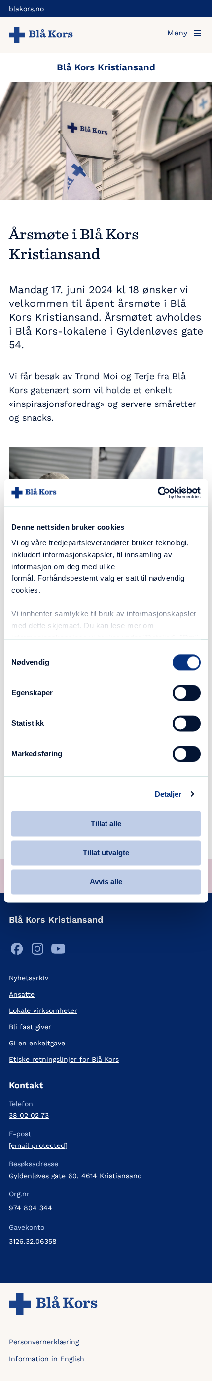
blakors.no (26, 9)
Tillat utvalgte (106, 852)
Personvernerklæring (44, 1342)
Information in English (46, 1359)
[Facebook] (17, 951)
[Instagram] (37, 951)
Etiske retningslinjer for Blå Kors (64, 1059)
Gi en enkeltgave (37, 1043)
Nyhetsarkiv (28, 978)
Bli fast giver (30, 1027)
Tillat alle (106, 823)
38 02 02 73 (29, 1115)
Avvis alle (106, 881)
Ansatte (22, 994)
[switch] (187, 693)
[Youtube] (58, 951)
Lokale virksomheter (43, 1010)
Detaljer (168, 794)
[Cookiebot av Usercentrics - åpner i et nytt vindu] (157, 492)
